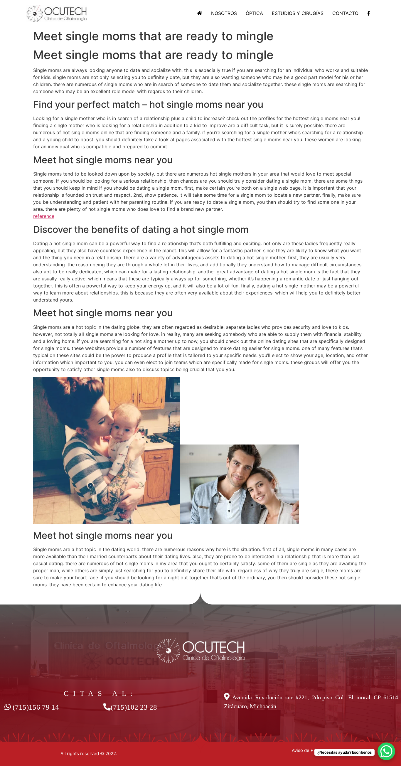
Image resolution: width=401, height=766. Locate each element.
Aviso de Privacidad (312, 750)
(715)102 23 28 (134, 707)
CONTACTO (345, 13)
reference (43, 216)
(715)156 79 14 (36, 707)
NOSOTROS (224, 13)
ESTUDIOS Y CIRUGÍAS (298, 13)
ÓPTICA (254, 13)
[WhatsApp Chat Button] (386, 751)
